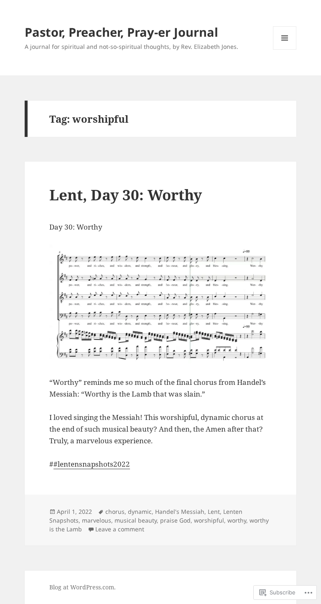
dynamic (140, 512)
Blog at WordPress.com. (82, 587)
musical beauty (136, 520)
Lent (214, 512)
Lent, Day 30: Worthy (125, 195)
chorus (115, 512)
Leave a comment (119, 529)
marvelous (96, 520)
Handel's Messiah (179, 512)
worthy (236, 520)
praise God (175, 520)
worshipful (209, 520)
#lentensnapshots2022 (92, 464)
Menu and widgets (284, 49)
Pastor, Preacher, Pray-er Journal (121, 32)
